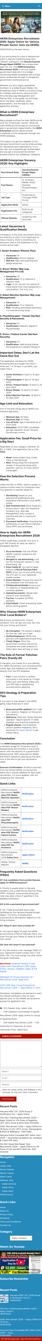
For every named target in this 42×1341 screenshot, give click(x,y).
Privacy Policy (6, 1214)
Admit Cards (6, 1176)
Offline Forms (6, 1194)
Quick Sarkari (26, 730)
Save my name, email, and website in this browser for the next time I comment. (21, 1090)
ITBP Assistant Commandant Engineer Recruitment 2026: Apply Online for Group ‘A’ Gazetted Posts (20, 1015)
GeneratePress (35, 1339)
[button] (39, 6)
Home (3, 1162)
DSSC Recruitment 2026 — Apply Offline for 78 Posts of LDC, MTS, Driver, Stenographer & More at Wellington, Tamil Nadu (21, 1129)
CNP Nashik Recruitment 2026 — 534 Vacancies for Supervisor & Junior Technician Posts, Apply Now (19, 1026)
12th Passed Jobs (11, 1008)
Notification (28, 843)
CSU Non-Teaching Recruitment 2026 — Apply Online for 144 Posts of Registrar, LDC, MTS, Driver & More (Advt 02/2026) (19, 1120)
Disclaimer (5, 1218)
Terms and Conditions (10, 1222)
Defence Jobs (6, 1180)
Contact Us (5, 1225)
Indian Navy (7, 1191)
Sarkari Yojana (7, 1173)
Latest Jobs (26, 1008)
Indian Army (7, 1187)
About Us (4, 1211)
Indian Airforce (9, 1184)
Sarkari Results (7, 1169)
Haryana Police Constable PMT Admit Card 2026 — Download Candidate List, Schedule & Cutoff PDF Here (21, 1138)
